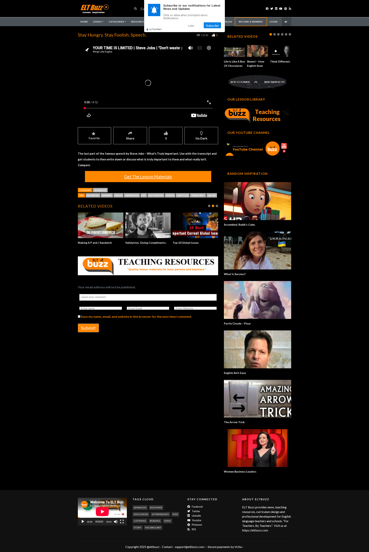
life (144, 195)
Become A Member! (251, 21)
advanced (93, 195)
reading (155, 520)
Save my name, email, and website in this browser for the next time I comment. (136, 321)
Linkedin (196, 515)
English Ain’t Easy (235, 372)
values (212, 195)
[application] (102, 511)
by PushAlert (155, 29)
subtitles (182, 195)
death (118, 195)
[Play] (83, 522)
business (107, 195)
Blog (228, 21)
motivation (156, 195)
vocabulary (153, 527)
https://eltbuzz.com (255, 530)
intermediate (160, 514)
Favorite (94, 138)
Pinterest (196, 524)
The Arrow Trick (234, 422)
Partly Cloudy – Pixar (237, 323)
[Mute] (116, 522)
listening (140, 520)
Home (84, 21)
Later (191, 25)
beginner (156, 507)
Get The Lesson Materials (148, 176)
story (137, 527)
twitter (195, 511)
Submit (88, 332)
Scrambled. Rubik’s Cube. (239, 224)
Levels (97, 21)
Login (274, 21)
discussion (141, 514)
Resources (138, 21)
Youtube (196, 520)
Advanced (100, 190)
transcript (198, 195)
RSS (193, 529)
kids (175, 514)
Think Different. (280, 61)
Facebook (197, 506)
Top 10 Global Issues (139, 242)
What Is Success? (235, 274)
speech (170, 195)
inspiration (132, 195)
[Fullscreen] (122, 522)
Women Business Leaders (240, 471)
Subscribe (212, 25)
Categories (116, 21)
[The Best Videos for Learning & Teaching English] (94, 8)
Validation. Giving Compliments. (98, 242)
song (167, 520)
